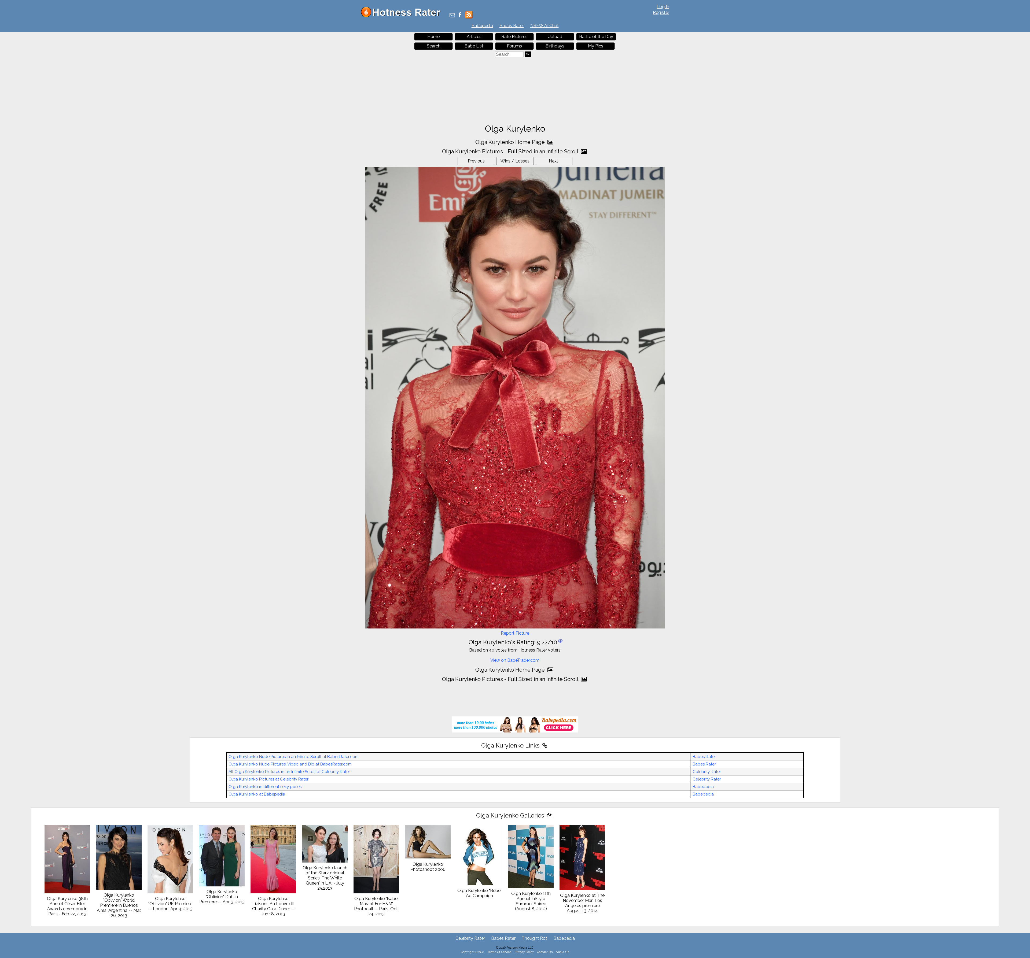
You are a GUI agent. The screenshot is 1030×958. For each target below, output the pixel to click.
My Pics (595, 46)
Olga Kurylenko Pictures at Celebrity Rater (268, 779)
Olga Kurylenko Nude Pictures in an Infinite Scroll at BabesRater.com (294, 756)
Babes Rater (511, 25)
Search (433, 46)
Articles (474, 36)
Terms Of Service (499, 952)
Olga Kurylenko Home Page (510, 142)
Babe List (474, 46)
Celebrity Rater (707, 771)
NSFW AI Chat (544, 25)
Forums (514, 46)
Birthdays (555, 46)
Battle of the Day (596, 36)
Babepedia (482, 25)
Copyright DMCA (472, 952)
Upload (555, 36)
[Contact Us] (452, 15)
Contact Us (545, 952)
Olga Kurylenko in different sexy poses (265, 786)
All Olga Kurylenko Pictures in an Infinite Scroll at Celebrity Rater (289, 771)
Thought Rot (534, 938)
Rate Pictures (514, 36)
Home (433, 36)
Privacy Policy (524, 952)
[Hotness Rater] (402, 16)
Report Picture (515, 633)
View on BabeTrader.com (514, 660)
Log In (663, 6)
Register (661, 12)
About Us (562, 952)
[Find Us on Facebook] (459, 15)
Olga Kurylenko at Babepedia (257, 794)
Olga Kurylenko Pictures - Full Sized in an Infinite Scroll (511, 151)
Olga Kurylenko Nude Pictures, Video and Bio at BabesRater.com (290, 764)
